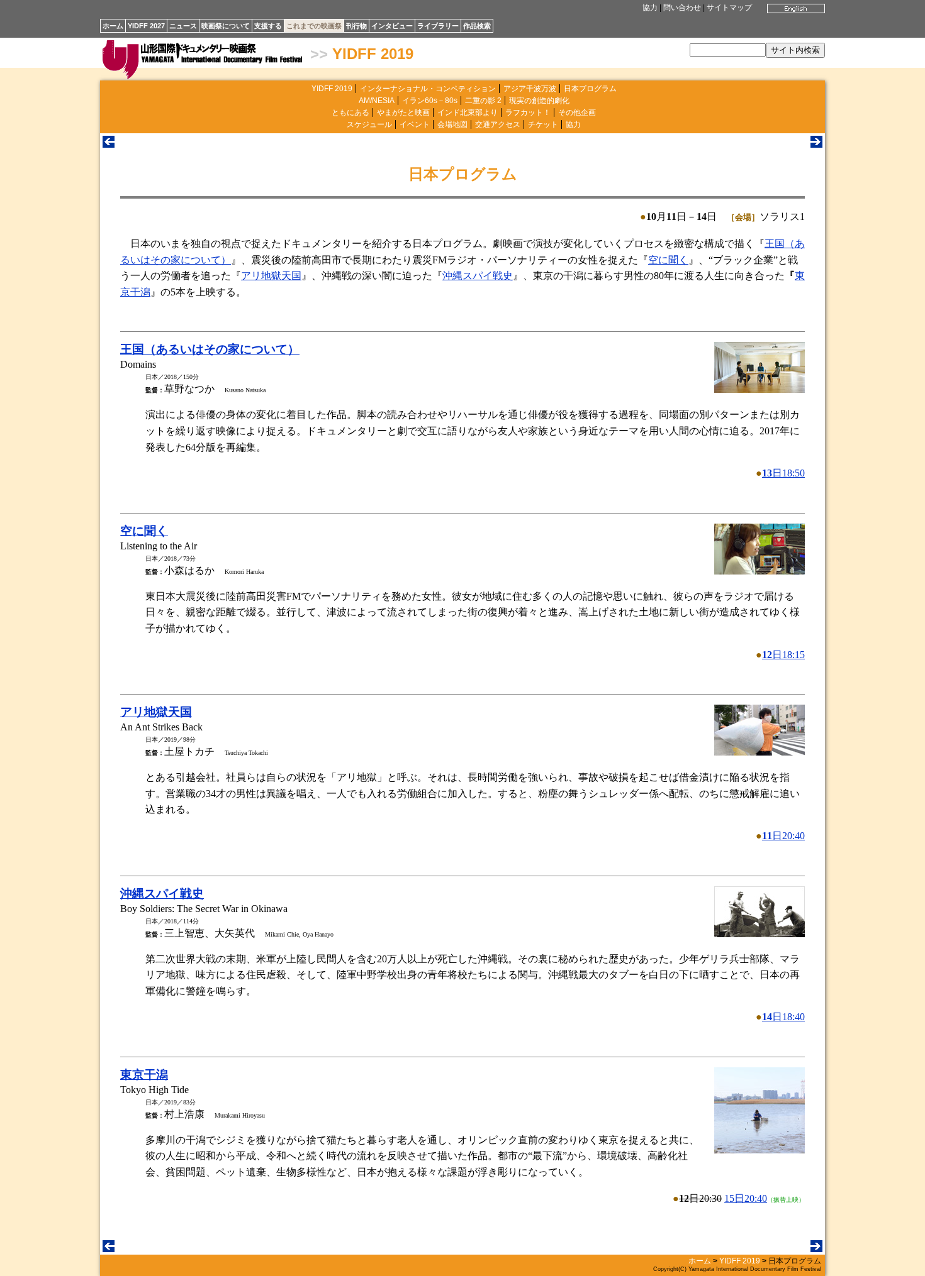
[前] (109, 144)
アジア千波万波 (529, 88)
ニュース (183, 26)
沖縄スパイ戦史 (477, 275)
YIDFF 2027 (146, 26)
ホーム (113, 26)
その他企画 (577, 112)
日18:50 (783, 473)
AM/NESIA (377, 100)
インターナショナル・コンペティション (428, 88)
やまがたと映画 (403, 112)
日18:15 (783, 654)
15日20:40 (745, 1198)
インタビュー (392, 26)
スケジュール (369, 124)
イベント (415, 124)
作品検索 (477, 26)
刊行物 (356, 26)
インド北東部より (467, 112)
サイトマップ (729, 7)
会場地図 (452, 124)
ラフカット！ (528, 112)
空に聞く (668, 260)
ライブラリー (438, 26)
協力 (650, 7)
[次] (816, 144)
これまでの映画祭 (314, 26)
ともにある (350, 112)
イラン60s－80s (429, 100)
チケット (543, 124)
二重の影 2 (483, 100)
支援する (268, 26)
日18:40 (783, 1016)
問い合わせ (682, 7)
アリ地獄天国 (271, 275)
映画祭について (225, 26)
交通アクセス (497, 124)
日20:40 (783, 835)
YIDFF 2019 (372, 53)
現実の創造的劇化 (539, 100)
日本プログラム (590, 88)
